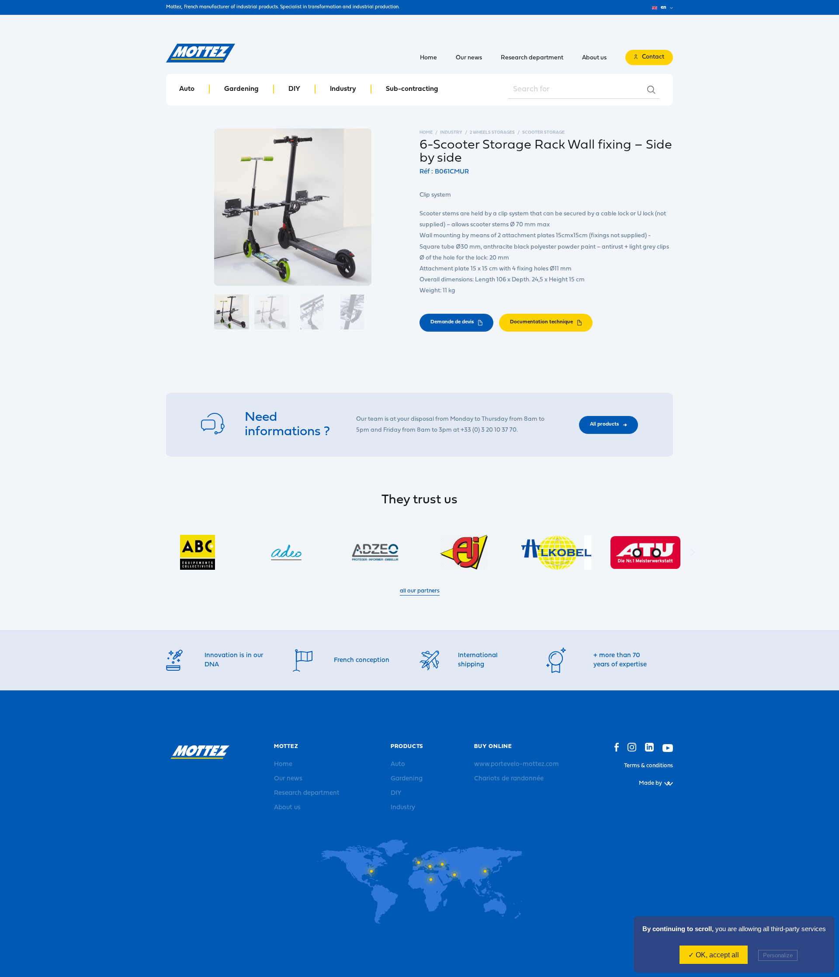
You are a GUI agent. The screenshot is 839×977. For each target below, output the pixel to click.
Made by (650, 783)
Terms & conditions (648, 766)
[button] (692, 552)
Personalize (778, 955)
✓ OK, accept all (713, 955)
